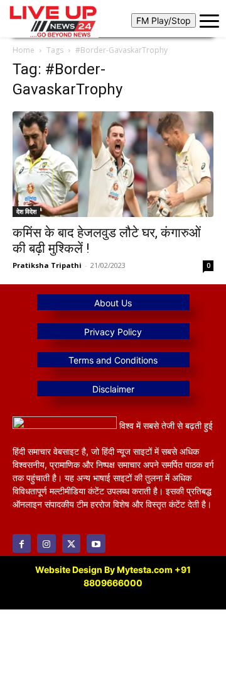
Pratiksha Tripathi (47, 265)
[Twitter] (71, 543)
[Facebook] (22, 543)
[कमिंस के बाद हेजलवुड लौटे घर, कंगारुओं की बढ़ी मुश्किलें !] (113, 164)
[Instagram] (46, 543)
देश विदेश (26, 211)
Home (24, 50)
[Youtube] (96, 543)
